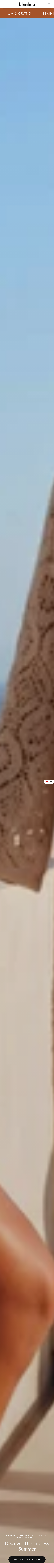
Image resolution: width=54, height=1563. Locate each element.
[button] (5, 4)
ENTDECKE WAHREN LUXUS (27, 1559)
